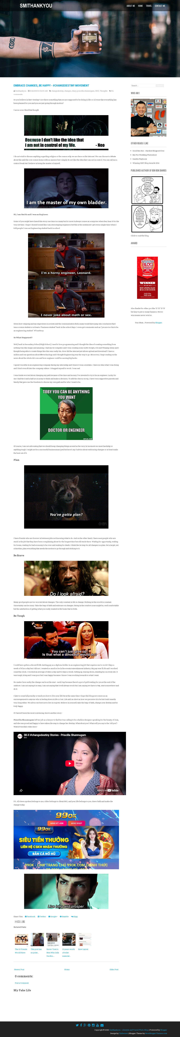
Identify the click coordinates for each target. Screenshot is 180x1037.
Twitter (42, 916)
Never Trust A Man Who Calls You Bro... (53, 952)
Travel (149, 5)
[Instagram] (93, 1025)
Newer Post (19, 969)
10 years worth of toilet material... (68, 952)
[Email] (102, 1025)
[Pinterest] (89, 1025)
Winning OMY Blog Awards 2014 (146, 163)
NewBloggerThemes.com (156, 1033)
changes (67, 91)
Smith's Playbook (140, 159)
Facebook (30, 916)
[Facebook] (81, 1025)
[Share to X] (21, 921)
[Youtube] (97, 1025)
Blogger (158, 322)
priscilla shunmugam (85, 91)
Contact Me (160, 5)
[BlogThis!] (18, 921)
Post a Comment (22, 983)
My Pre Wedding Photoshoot (145, 155)
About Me (131, 5)
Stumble (65, 916)
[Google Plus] (84, 1025)
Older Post (114, 969)
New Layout (83, 949)
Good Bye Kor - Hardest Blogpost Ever (148, 151)
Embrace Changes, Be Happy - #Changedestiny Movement (51, 85)
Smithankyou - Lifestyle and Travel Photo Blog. (129, 1030)
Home (140, 5)
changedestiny (58, 91)
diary (74, 91)
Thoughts (104, 91)
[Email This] (16, 921)
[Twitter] (77, 1025)
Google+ (53, 916)
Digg (75, 916)
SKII (97, 91)
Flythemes (123, 1033)
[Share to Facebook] (23, 921)
